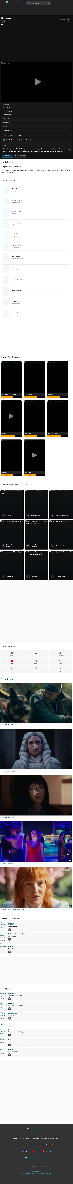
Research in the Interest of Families (11, 394)
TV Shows (21, 1138)
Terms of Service (40, 1145)
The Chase (28, 433)
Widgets (60, 671)
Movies (15, 1138)
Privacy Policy (50, 1145)
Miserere (50, 394)
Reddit (9, 140)
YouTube (12, 663)
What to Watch (44, 1138)
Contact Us (25, 1145)
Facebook (4, 140)
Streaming (28, 1138)
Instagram (60, 655)
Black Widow (28, 394)
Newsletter (36, 671)
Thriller (19, 135)
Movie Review (12, 936)
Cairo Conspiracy (53, 433)
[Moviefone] (13, 3)
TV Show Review (12, 926)
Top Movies (6, 988)
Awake (4, 433)
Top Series (5, 1025)
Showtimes (36, 1138)
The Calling (28, 472)
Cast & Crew (7, 180)
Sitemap (32, 1145)
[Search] (49, 3)
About (19, 1145)
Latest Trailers (7, 679)
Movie (3, 21)
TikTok (12, 671)
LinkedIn (36, 663)
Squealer (4, 472)
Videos (52, 1138)
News (56, 1138)
